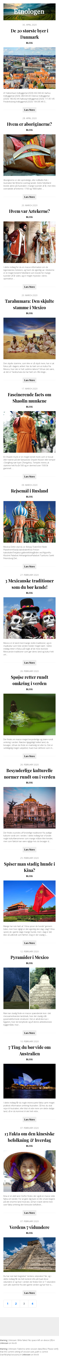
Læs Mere (29, 109)
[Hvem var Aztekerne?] (29, 242)
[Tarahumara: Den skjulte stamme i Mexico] (29, 338)
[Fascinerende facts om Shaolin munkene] (29, 432)
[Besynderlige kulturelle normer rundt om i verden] (29, 808)
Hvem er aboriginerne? (29, 124)
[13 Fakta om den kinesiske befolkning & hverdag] (29, 1171)
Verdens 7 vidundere (29, 1227)
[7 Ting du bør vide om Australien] (29, 1081)
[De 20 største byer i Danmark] (29, 68)
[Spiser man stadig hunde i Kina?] (29, 901)
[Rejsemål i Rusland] (29, 522)
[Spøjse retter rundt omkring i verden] (29, 714)
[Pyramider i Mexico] (29, 988)
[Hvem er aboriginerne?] (29, 155)
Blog (29, 42)
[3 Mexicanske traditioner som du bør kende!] (29, 618)
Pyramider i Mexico (30, 957)
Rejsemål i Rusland (29, 491)
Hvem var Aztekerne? (29, 211)
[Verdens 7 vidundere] (29, 1254)
